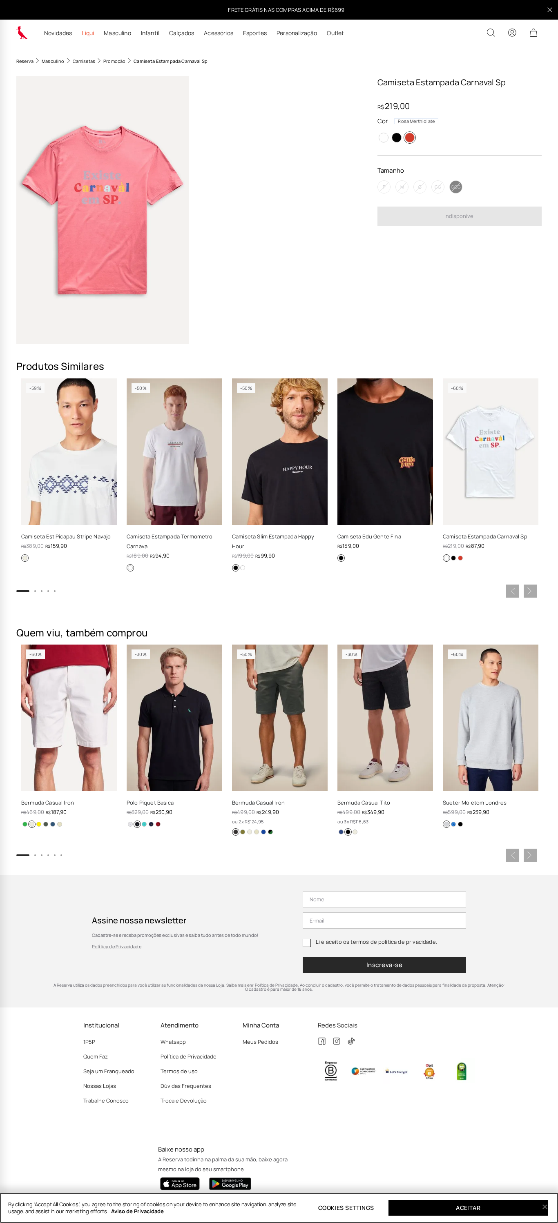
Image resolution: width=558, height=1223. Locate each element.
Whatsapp (173, 1041)
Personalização (297, 33)
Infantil (150, 33)
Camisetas (84, 61)
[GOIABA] (38, 824)
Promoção (114, 61)
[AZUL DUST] (270, 831)
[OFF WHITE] (24, 558)
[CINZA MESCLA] (446, 824)
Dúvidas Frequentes (186, 1086)
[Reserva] (22, 32)
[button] (102, 210)
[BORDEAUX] (158, 824)
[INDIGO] (52, 824)
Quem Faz (95, 1056)
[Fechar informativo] (550, 10)
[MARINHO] (151, 824)
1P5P (89, 1041)
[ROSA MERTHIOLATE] (410, 137)
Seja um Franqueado (108, 1071)
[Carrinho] (533, 32)
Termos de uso (179, 1071)
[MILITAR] (45, 824)
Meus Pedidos (260, 1041)
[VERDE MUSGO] (242, 831)
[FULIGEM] (235, 831)
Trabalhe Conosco (106, 1100)
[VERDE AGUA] (24, 824)
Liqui (88, 33)
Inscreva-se (384, 965)
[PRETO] (397, 137)
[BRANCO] (383, 137)
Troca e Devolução (184, 1100)
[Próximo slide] (530, 591)
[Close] (545, 1207)
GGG (456, 187)
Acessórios (218, 33)
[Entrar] (512, 32)
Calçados (181, 33)
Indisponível (459, 216)
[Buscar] (491, 32)
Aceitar (468, 1208)
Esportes (255, 33)
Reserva (24, 61)
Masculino (117, 33)
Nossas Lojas (99, 1086)
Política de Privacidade (116, 946)
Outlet (335, 33)
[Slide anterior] (512, 591)
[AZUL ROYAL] (453, 824)
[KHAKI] (59, 824)
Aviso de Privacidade (137, 1211)
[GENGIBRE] (256, 831)
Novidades (58, 33)
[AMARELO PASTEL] (263, 831)
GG (438, 187)
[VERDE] (144, 824)
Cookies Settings (346, 1208)
